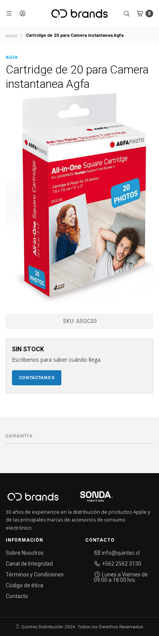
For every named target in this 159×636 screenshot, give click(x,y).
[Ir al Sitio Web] (87, 499)
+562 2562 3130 (121, 563)
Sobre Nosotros (25, 553)
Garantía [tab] (18, 436)
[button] (9, 13)
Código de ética (24, 585)
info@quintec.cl (120, 553)
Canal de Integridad (29, 563)
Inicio (11, 35)
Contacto (17, 596)
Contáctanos (37, 377)
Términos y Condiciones (35, 574)
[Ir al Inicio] (79, 13)
